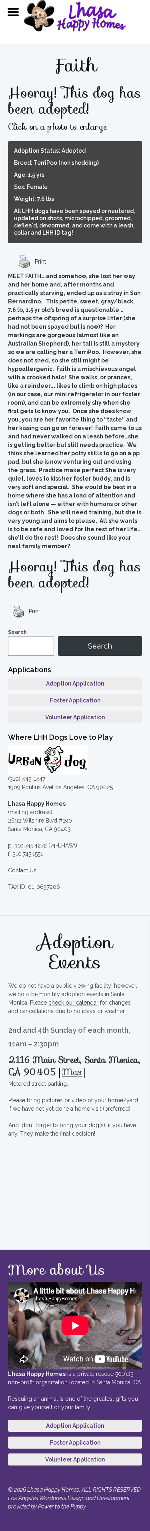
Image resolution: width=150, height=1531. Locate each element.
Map (72, 1072)
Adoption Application (75, 683)
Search (17, 632)
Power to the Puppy (62, 1506)
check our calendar (73, 1002)
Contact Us (22, 870)
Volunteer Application (75, 717)
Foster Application (75, 700)
